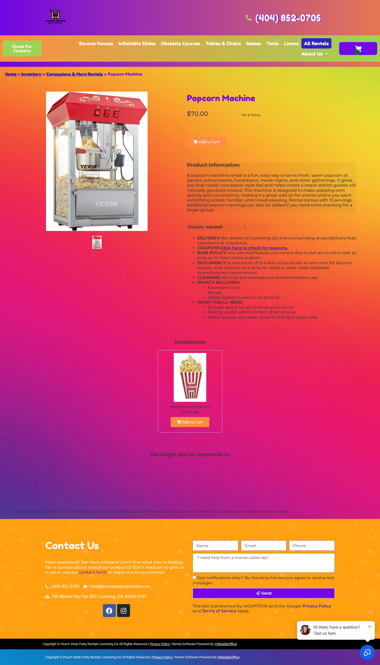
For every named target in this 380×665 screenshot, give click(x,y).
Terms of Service (219, 610)
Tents (272, 43)
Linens (291, 43)
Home (11, 74)
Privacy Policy (316, 606)
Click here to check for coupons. (254, 247)
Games (253, 43)
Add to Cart (208, 141)
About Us (312, 54)
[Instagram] (123, 610)
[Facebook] (109, 610)
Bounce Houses (96, 43)
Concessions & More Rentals (74, 74)
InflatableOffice (226, 644)
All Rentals (316, 43)
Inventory (31, 74)
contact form (93, 572)
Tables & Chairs (223, 43)
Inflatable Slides (137, 43)
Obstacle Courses (180, 43)
